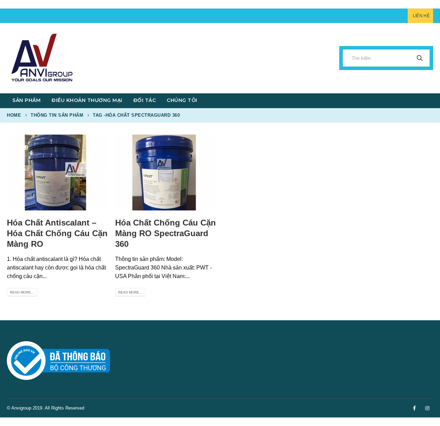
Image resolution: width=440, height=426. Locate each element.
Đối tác (144, 100)
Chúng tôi (182, 100)
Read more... (22, 292)
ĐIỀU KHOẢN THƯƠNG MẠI (87, 100)
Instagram (427, 408)
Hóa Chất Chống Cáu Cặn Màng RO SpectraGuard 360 (165, 233)
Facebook (414, 408)
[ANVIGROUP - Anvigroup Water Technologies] (41, 58)
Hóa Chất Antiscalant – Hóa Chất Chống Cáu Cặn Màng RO (57, 233)
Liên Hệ (421, 15)
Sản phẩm (26, 100)
